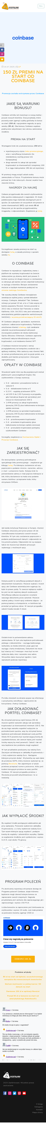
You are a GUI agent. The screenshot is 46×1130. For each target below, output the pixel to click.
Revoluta (13, 764)
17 (19, 67)
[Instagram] (9, 1093)
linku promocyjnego (34, 151)
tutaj (40, 211)
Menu (41, 6)
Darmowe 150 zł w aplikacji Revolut (23, 991)
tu (9, 255)
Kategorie (39, 1107)
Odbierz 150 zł (23, 959)
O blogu (39, 1104)
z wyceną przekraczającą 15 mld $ (26, 317)
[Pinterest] (19, 1093)
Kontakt (39, 1109)
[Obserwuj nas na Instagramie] (2, 54)
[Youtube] (24, 1093)
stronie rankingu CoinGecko (14, 290)
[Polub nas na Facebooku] (2, 50)
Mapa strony (37, 1112)
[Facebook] (5, 1093)
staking (22, 327)
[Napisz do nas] (2, 59)
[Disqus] (23, 1033)
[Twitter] (14, 1093)
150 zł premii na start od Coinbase (23, 76)
